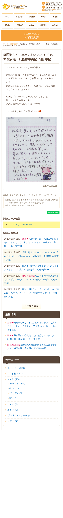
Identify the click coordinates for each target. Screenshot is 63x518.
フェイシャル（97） (17, 383)
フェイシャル (25, 195)
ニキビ (55, 17)
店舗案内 (43, 25)
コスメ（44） (13, 404)
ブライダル (14, 195)
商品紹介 (8, 25)
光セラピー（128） (16, 368)
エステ (43, 17)
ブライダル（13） (16, 393)
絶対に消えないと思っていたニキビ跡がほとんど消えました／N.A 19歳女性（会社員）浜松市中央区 (31, 293)
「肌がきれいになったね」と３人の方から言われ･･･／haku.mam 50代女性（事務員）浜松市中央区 (31, 256)
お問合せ (55, 25)
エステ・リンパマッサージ (22, 224)
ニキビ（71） (13, 410)
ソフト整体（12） (16, 373)
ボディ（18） (14, 388)
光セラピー (19, 17)
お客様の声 (19, 25)
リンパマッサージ (49, 195)
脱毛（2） (13, 398)
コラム (31, 25)
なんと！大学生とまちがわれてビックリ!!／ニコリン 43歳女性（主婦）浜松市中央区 (31, 279)
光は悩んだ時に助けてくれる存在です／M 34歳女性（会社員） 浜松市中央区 (32, 347)
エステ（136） (14, 379)
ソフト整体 (31, 17)
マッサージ (36, 195)
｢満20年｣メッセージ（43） (20, 415)
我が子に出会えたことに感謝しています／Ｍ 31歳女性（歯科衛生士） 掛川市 (32, 337)
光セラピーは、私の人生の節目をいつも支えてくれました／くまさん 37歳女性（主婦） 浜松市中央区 (31, 242)
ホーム (7, 17)
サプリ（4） (13, 421)
